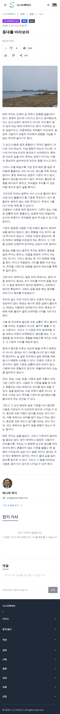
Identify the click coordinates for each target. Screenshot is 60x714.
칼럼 (32, 14)
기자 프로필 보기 (10, 505)
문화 (22, 14)
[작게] (5, 48)
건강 (4, 677)
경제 (4, 650)
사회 (4, 659)
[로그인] (48, 5)
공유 (26, 55)
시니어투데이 (8, 14)
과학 (4, 687)
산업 (4, 696)
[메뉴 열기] (5, 5)
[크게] (16, 48)
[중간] (11, 48)
